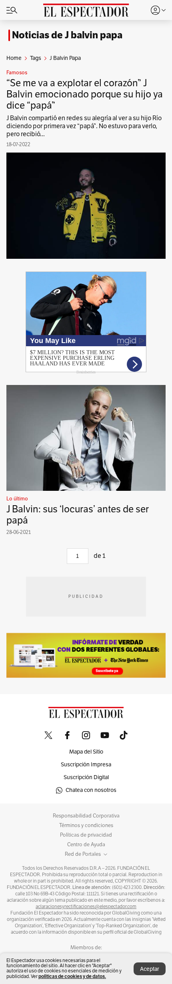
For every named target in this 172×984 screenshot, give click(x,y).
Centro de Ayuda (86, 844)
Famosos (16, 72)
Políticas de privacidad (86, 835)
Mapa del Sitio (86, 751)
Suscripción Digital (86, 777)
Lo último (17, 499)
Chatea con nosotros (91, 790)
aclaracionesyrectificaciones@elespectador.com (86, 906)
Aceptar (149, 969)
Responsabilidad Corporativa (86, 816)
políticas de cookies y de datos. (72, 976)
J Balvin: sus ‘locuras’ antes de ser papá (77, 514)
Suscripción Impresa (86, 764)
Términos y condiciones (86, 825)
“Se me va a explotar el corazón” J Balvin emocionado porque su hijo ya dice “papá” (84, 94)
